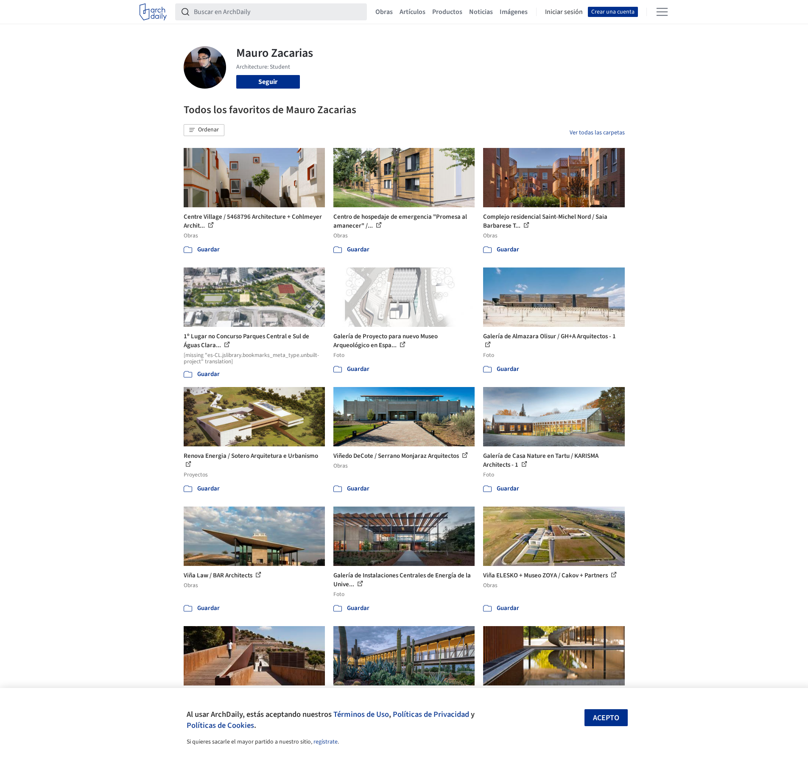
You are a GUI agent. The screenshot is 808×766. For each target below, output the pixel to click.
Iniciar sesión (564, 12)
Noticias (481, 12)
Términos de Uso (361, 714)
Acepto (606, 718)
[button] (204, 130)
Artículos (412, 12)
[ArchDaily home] (153, 11)
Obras (384, 12)
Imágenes (514, 12)
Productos (447, 12)
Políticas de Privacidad (431, 714)
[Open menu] (662, 12)
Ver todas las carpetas (597, 133)
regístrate (325, 742)
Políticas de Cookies (220, 725)
